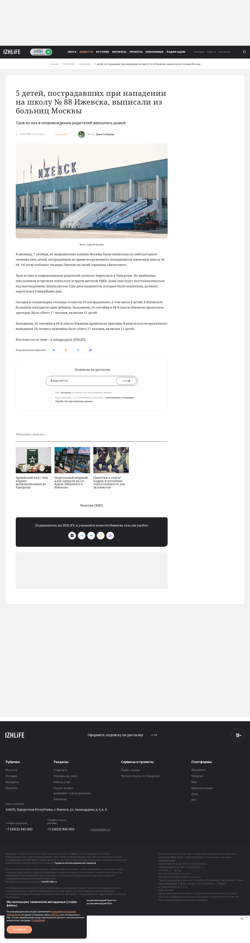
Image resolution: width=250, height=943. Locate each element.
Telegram (197, 776)
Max (194, 782)
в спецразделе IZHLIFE (67, 339)
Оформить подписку (115, 735)
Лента (72, 52)
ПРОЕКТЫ (136, 52)
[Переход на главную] (12, 52)
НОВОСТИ (86, 52)
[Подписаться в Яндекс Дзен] (72, 535)
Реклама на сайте (65, 776)
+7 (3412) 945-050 (60, 829)
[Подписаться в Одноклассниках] (101, 535)
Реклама (199, 52)
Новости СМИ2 (91, 505)
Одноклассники (202, 788)
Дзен (194, 794)
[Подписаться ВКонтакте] (91, 535)
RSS (193, 800)
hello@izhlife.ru (100, 829)
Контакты (224, 52)
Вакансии (60, 799)
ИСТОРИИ (102, 52)
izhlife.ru (55, 914)
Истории (11, 776)
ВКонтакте (198, 770)
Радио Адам (176, 52)
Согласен (19, 929)
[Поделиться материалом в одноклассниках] (65, 350)
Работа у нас (62, 782)
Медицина (61, 134)
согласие (66, 393)
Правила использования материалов (75, 863)
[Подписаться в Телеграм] (81, 535)
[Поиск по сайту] (244, 52)
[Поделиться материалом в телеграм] (78, 350)
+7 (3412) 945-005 (19, 829)
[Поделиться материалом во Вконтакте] (53, 350)
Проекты (11, 788)
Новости (11, 770)
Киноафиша (154, 52)
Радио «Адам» (130, 770)
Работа (211, 52)
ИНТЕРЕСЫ (119, 52)
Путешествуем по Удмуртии (140, 776)
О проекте (61, 770)
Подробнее (38, 920)
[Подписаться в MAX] (110, 535)
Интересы (12, 782)
